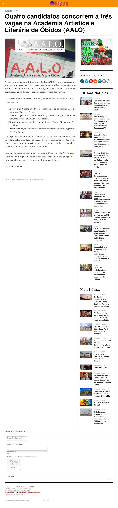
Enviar (11, 476)
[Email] (104, 81)
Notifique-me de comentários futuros (21, 457)
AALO (72, 153)
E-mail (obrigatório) (14, 444)
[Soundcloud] (95, 81)
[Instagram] (99, 81)
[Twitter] (86, 81)
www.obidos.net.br (13, 166)
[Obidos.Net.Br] (59, 3)
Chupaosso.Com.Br (23, 490)
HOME (7, 486)
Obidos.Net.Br (12, 490)
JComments (110, 479)
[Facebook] (82, 81)
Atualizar (12, 467)
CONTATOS (19, 486)
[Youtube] (91, 81)
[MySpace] (108, 81)
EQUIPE (31, 486)
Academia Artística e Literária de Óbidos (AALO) (31, 81)
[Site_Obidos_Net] (96, 51)
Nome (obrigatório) (14, 438)
